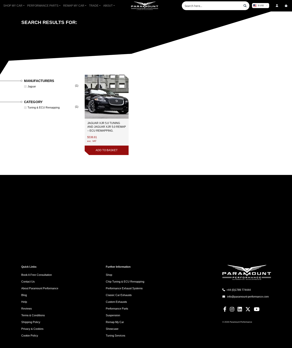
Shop (109, 274)
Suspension (113, 315)
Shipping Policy (30, 322)
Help (24, 301)
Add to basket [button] (107, 150)
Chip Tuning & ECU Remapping (125, 281)
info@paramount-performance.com (248, 296)
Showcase (112, 328)
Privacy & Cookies (32, 328)
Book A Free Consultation (36, 274)
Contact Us (28, 281)
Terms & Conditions (33, 315)
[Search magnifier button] (245, 5)
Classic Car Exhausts (119, 295)
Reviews (26, 308)
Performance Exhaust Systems (124, 288)
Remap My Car (73, 5)
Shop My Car (12, 5)
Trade (94, 5)
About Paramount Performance (39, 288)
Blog (24, 295)
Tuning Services (115, 335)
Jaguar (32, 86)
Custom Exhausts (116, 301)
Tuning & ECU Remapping (44, 107)
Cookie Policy (29, 335)
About (108, 5)
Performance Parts (42, 5)
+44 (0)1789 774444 (238, 289)
